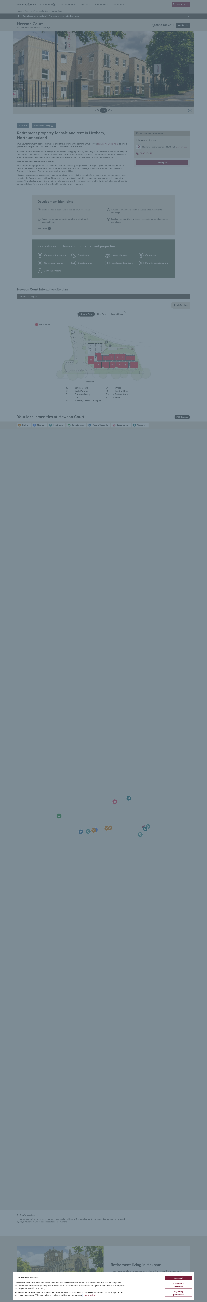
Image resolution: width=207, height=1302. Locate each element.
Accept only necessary (178, 1285)
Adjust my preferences (178, 1293)
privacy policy (89, 1295)
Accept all (178, 1278)
